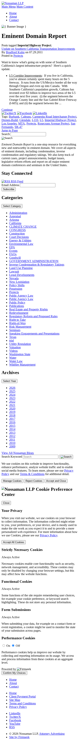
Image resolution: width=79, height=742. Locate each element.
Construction (17, 233)
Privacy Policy (48, 535)
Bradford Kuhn (15, 52)
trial (11, 340)
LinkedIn (14, 713)
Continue (7, 109)
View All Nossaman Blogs (18, 453)
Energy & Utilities (20, 240)
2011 (12, 439)
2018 (12, 415)
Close (6, 503)
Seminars (14, 330)
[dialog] (39, 472)
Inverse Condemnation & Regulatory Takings (36, 264)
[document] (39, 581)
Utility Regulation (20, 344)
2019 (12, 412)
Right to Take (17, 319)
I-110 (35, 120)
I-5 (41, 120)
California (15, 223)
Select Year (9, 381)
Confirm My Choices (14, 672)
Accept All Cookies (13, 542)
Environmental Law (21, 243)
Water (12, 357)
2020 (12, 408)
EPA (12, 247)
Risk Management (20, 326)
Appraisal (15, 216)
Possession (15, 288)
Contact (14, 20)
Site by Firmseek (19, 737)
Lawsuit (14, 271)
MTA (21, 123)
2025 (12, 391)
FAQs (12, 254)
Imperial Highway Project (60, 120)
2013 (12, 432)
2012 (12, 436)
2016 (12, 422)
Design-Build (10, 120)
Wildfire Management (22, 364)
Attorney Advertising (52, 733)
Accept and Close (56, 480)
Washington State (19, 354)
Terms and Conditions (22, 703)
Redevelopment (18, 312)
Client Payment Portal (22, 696)
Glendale (24, 120)
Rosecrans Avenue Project (53, 123)
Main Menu (9, 6)
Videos (13, 350)
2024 (12, 394)
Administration (18, 212)
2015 (12, 425)
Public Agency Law (21, 295)
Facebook (15, 720)
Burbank (14, 116)
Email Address (11, 185)
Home (13, 13)
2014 (12, 429)
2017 (12, 418)
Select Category (12, 206)
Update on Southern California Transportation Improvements (38, 48)
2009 (12, 446)
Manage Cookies (12, 480)
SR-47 (18, 127)
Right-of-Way (17, 323)
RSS (12, 727)
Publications (16, 306)
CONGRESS (17, 230)
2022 (12, 401)
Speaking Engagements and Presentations (34, 333)
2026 (12, 387)
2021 (12, 405)
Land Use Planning (21, 268)
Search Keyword (12, 456)
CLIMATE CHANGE (23, 226)
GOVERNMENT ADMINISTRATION (33, 261)
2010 (12, 443)
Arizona (14, 219)
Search (6, 134)
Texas (12, 337)
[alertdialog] (39, 581)
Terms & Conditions (32, 474)
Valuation (15, 347)
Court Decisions (19, 237)
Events (13, 250)
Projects (18, 55)
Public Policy (17, 302)
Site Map (14, 700)
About (13, 16)
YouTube (14, 723)
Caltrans (26, 116)
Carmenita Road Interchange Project (54, 116)
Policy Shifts (17, 285)
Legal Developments (21, 275)
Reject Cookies (34, 480)
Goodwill (15, 257)
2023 (12, 398)
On (8, 645)
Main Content (24, 6)
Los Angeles (9, 123)
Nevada (14, 278)
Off (18, 645)
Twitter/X (15, 716)
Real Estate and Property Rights (28, 309)
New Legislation (19, 281)
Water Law (16, 361)
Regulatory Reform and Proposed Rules (33, 316)
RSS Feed (16, 181)
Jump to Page (10, 130)
